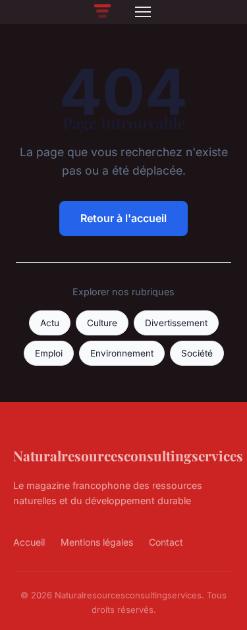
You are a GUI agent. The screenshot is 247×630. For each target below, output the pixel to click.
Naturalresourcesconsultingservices (128, 455)
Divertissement (176, 323)
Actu (49, 323)
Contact (166, 542)
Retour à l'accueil (123, 218)
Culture (102, 323)
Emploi (49, 353)
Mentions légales (97, 542)
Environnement (121, 353)
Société (197, 353)
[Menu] (143, 11)
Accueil (29, 542)
